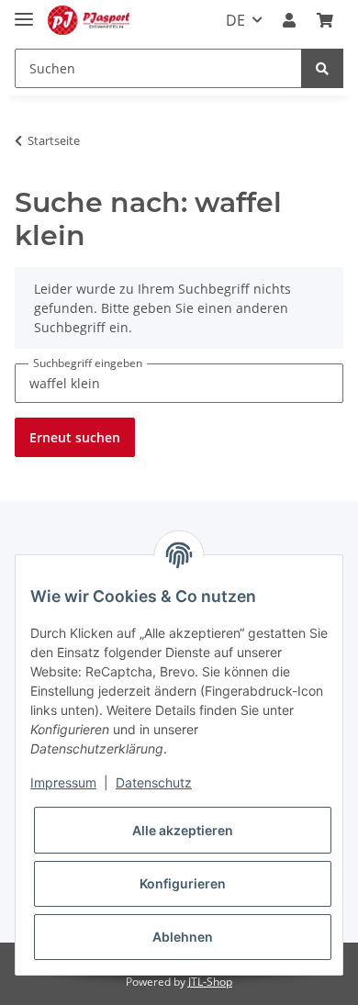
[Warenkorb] (325, 20)
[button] (289, 20)
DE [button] (235, 20)
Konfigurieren (183, 883)
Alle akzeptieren (182, 830)
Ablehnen (182, 936)
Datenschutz (154, 782)
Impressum (63, 782)
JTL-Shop (210, 981)
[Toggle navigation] (24, 11)
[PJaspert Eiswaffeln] (88, 20)
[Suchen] (322, 68)
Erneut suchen (74, 437)
